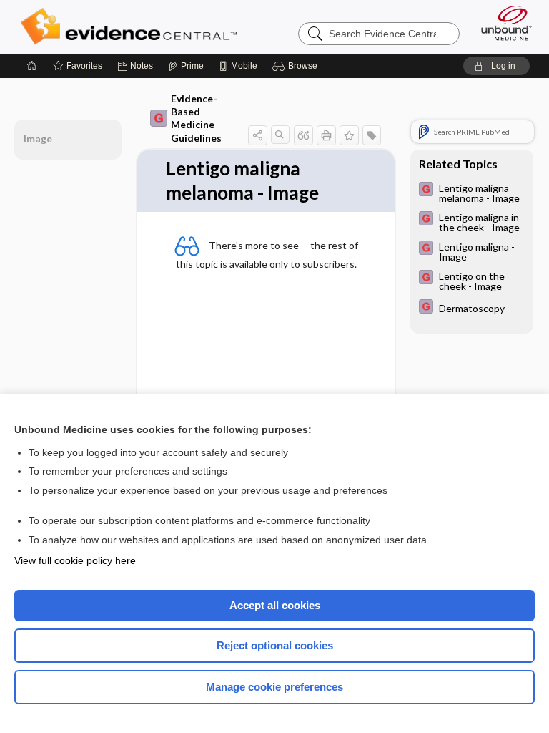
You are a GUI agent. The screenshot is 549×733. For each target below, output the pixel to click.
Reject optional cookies (275, 645)
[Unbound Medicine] (501, 23)
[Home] (32, 66)
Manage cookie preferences (274, 687)
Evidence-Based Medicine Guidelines (196, 118)
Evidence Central (131, 26)
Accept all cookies (274, 605)
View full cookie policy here (75, 560)
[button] (297, 66)
